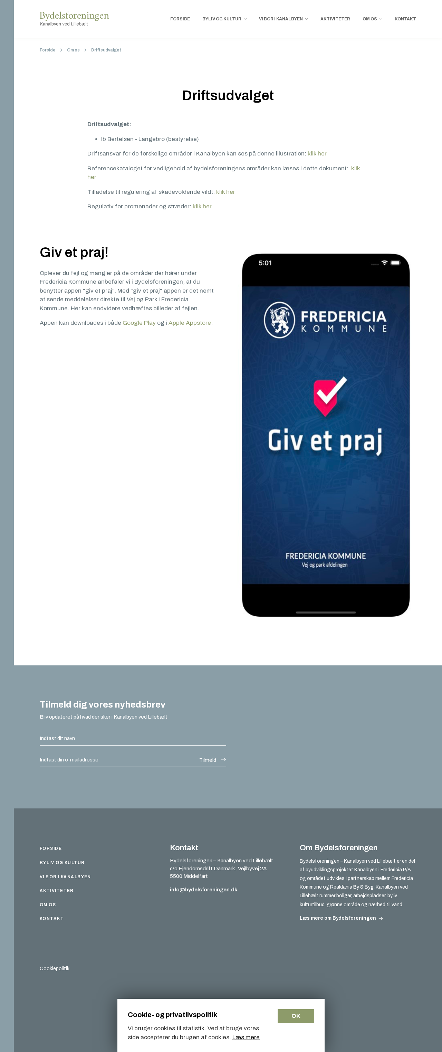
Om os (73, 50)
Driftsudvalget (106, 50)
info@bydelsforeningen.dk (203, 889)
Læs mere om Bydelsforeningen (338, 918)
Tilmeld (207, 760)
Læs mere (246, 1037)
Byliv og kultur (62, 862)
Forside (48, 50)
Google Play (139, 323)
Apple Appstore (190, 323)
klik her (317, 153)
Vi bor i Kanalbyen (65, 876)
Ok (295, 1016)
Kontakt (52, 918)
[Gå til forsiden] (74, 19)
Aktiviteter (57, 890)
